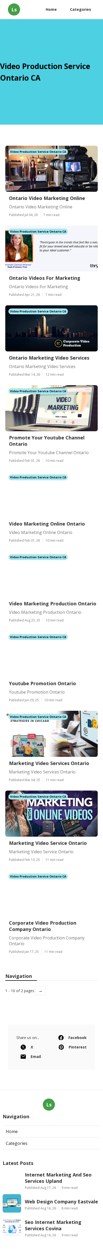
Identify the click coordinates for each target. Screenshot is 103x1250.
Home (51, 9)
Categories (80, 9)
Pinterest (78, 1047)
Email (36, 1056)
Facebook (77, 1037)
